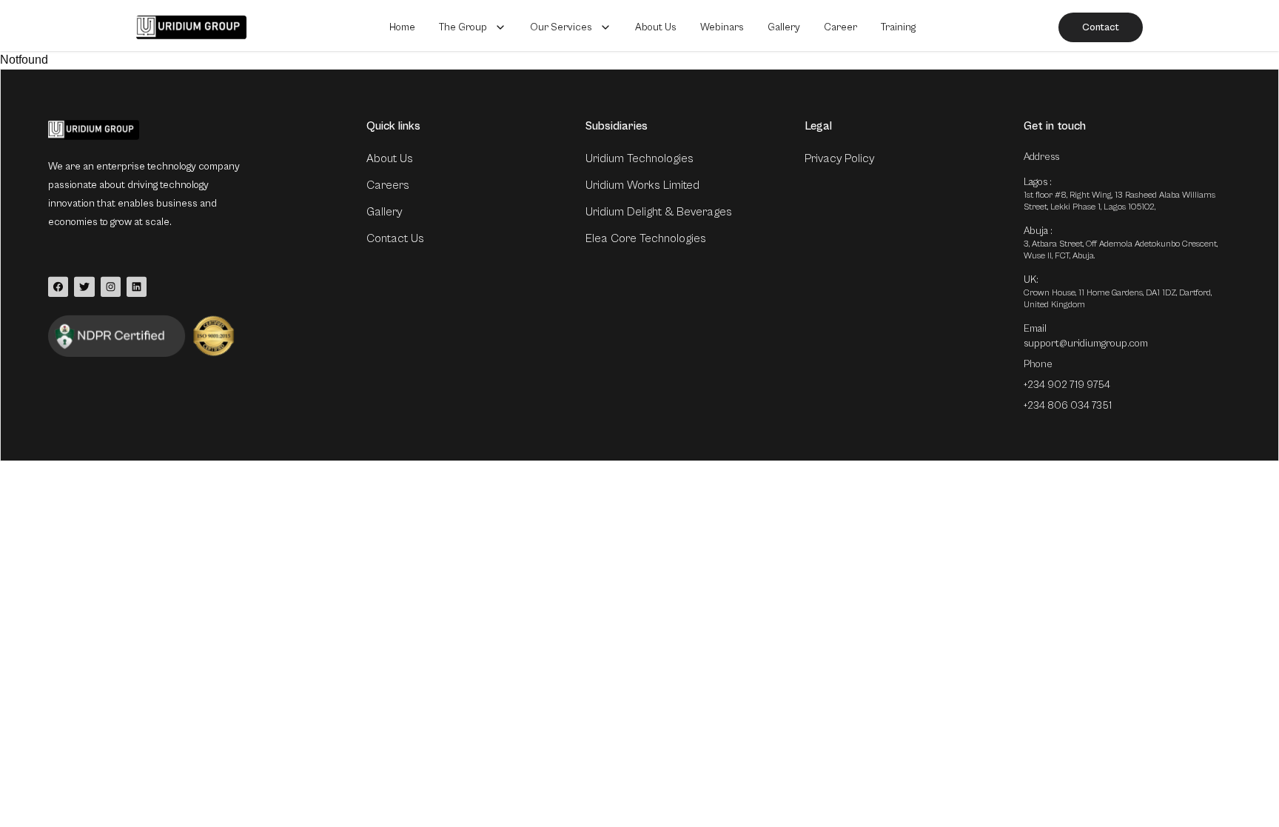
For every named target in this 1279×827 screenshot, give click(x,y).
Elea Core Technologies (645, 238)
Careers (387, 185)
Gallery (784, 27)
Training (898, 27)
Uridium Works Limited (642, 185)
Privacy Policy (839, 158)
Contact (1100, 27)
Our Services (561, 27)
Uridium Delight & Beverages (658, 211)
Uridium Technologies (639, 158)
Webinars (722, 27)
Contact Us (395, 238)
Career (840, 27)
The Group (463, 27)
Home (402, 27)
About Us (656, 27)
